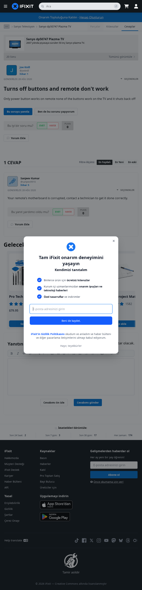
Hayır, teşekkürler (71, 345)
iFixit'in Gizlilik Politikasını (48, 334)
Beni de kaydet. (71, 320)
